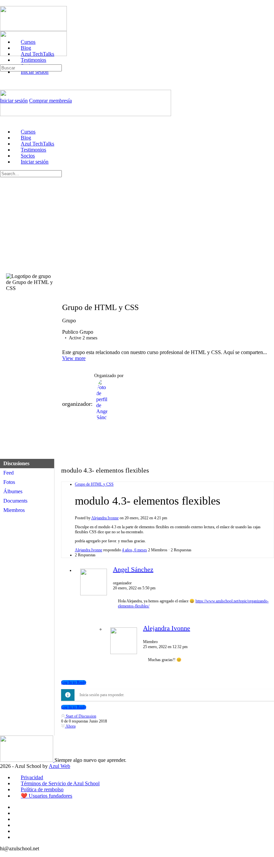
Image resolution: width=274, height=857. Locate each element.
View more (74, 358)
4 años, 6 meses (134, 550)
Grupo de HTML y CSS (94, 484)
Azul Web (59, 766)
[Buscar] (3, 61)
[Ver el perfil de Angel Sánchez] (93, 594)
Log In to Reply (73, 682)
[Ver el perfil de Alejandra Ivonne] (123, 652)
